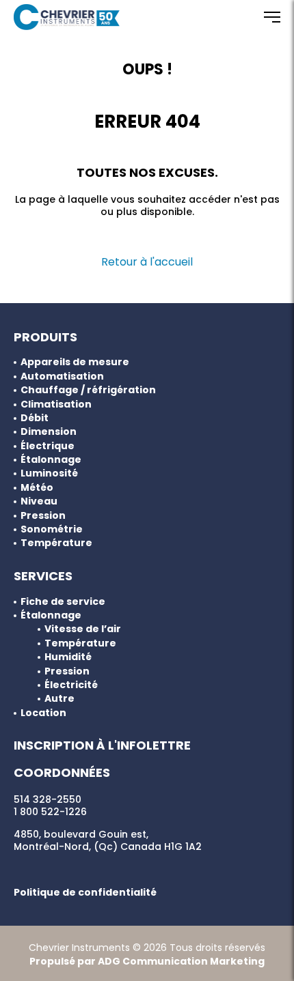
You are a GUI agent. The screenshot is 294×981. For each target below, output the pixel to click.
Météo (37, 488)
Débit (35, 418)
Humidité (68, 657)
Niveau (39, 501)
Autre (59, 699)
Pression (43, 516)
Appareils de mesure (75, 362)
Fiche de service (63, 602)
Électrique (48, 446)
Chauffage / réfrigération (88, 390)
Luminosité (49, 473)
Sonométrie (52, 529)
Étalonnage (51, 460)
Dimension (49, 432)
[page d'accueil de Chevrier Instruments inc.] (67, 17)
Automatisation (62, 376)
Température (56, 543)
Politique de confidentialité (85, 892)
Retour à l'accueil (147, 262)
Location (43, 713)
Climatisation (56, 404)
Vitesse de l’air (82, 629)
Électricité (71, 685)
